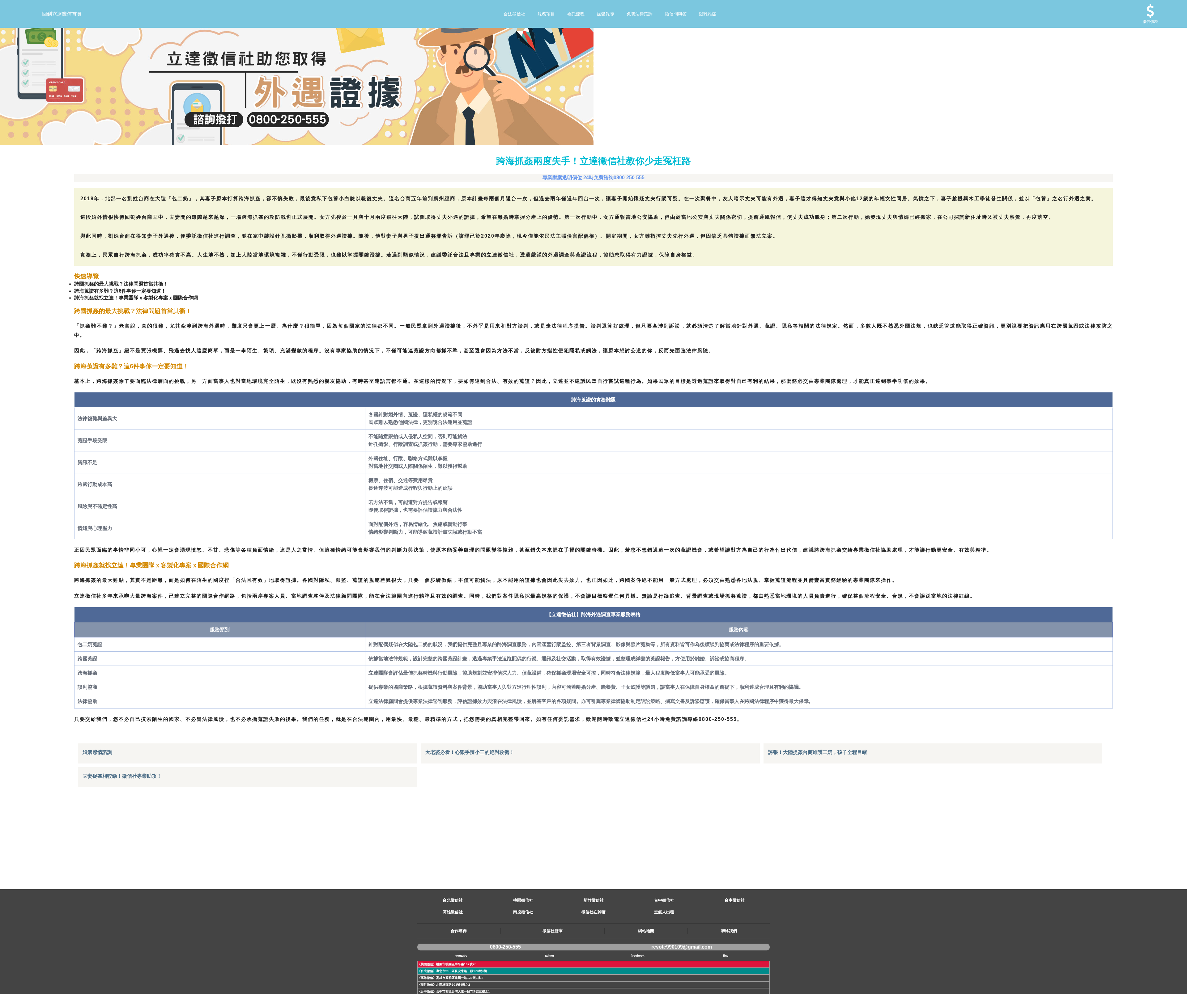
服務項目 (546, 13)
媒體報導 (605, 13)
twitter (549, 955)
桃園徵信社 (523, 900)
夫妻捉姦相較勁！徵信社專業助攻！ (122, 776)
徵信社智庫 (552, 930)
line (726, 955)
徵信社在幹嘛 (593, 912)
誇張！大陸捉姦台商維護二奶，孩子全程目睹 (817, 752)
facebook (638, 955)
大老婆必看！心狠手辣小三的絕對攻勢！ (469, 752)
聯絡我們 (729, 930)
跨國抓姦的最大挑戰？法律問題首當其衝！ (121, 283)
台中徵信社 (664, 900)
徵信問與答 (676, 13)
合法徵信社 (514, 13)
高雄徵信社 (453, 912)
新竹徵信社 (594, 900)
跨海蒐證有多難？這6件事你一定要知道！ (120, 291)
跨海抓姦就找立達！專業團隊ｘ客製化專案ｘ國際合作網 (136, 297)
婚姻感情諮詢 (97, 752)
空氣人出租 (664, 912)
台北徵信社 (453, 900)
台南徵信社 (735, 900)
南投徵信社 (523, 912)
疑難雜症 (707, 13)
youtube (461, 955)
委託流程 (576, 13)
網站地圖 (646, 930)
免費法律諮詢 (640, 13)
